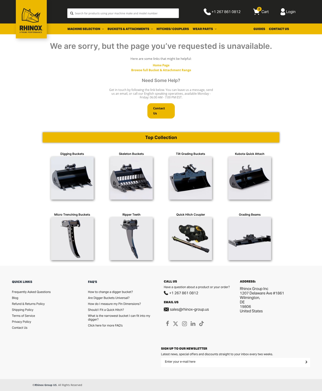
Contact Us (279, 29)
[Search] (71, 13)
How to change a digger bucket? (110, 292)
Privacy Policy (21, 322)
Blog (15, 298)
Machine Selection (84, 29)
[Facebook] (167, 323)
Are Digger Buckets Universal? (109, 298)
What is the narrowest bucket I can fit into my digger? (119, 317)
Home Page (161, 65)
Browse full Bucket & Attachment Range (161, 70)
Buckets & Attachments (129, 29)
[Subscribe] (306, 361)
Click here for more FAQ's (105, 325)
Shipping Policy (22, 310)
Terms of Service (23, 316)
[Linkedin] (193, 323)
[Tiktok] (201, 323)
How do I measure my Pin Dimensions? (114, 304)
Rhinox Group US (46, 385)
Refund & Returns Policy (28, 304)
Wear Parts (203, 29)
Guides (259, 29)
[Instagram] (184, 323)
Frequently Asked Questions (31, 292)
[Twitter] (175, 323)
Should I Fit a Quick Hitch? (106, 310)
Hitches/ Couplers (173, 29)
